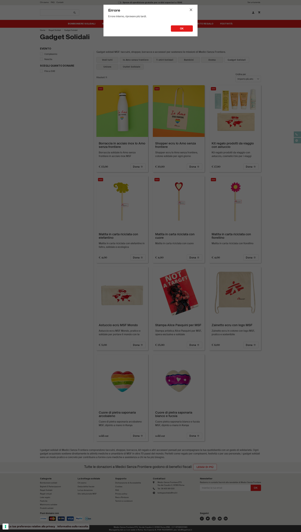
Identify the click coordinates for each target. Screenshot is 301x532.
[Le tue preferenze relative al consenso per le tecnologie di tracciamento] (5, 526)
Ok (182, 28)
